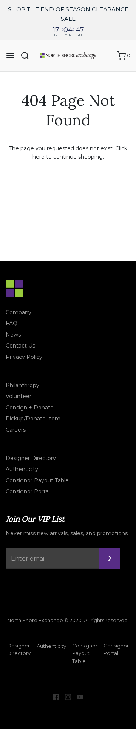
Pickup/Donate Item (33, 418)
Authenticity (22, 469)
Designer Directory (31, 458)
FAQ (11, 323)
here (38, 156)
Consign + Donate (30, 407)
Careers (16, 429)
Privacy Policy (24, 357)
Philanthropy (22, 385)
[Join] (109, 558)
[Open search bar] (27, 55)
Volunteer (18, 396)
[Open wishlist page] (107, 55)
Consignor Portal (28, 491)
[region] (68, 20)
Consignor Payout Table (37, 480)
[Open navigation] (10, 55)
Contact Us (20, 345)
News (13, 334)
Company (18, 312)
